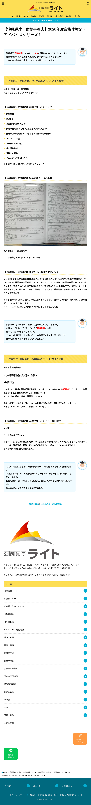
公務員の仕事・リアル (14, 606)
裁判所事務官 (10, 684)
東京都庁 (8, 699)
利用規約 (32, 795)
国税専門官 (9, 652)
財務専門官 (9, 660)
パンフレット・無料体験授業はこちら (45, 20)
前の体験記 (34, 503)
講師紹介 (33, 16)
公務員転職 (9, 621)
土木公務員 (9, 722)
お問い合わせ (78, 16)
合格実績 (49, 16)
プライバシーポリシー (18, 795)
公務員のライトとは (22, 16)
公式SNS (68, 16)
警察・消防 (9, 715)
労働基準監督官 (11, 668)
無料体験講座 (59, 16)
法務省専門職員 (11, 676)
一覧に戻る (45, 503)
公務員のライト (11, 590)
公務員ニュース (11, 598)
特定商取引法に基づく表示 (47, 795)
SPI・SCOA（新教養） (14, 629)
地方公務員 (9, 637)
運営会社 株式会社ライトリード (71, 795)
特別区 (7, 707)
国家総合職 (9, 691)
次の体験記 (57, 503)
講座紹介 (41, 16)
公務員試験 (9, 614)
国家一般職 (9, 645)
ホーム (11, 16)
